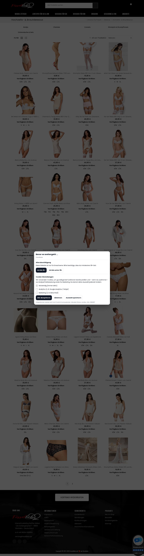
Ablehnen (58, 298)
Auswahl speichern (73, 298)
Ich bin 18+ (41, 270)
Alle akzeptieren (43, 298)
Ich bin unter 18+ (55, 270)
